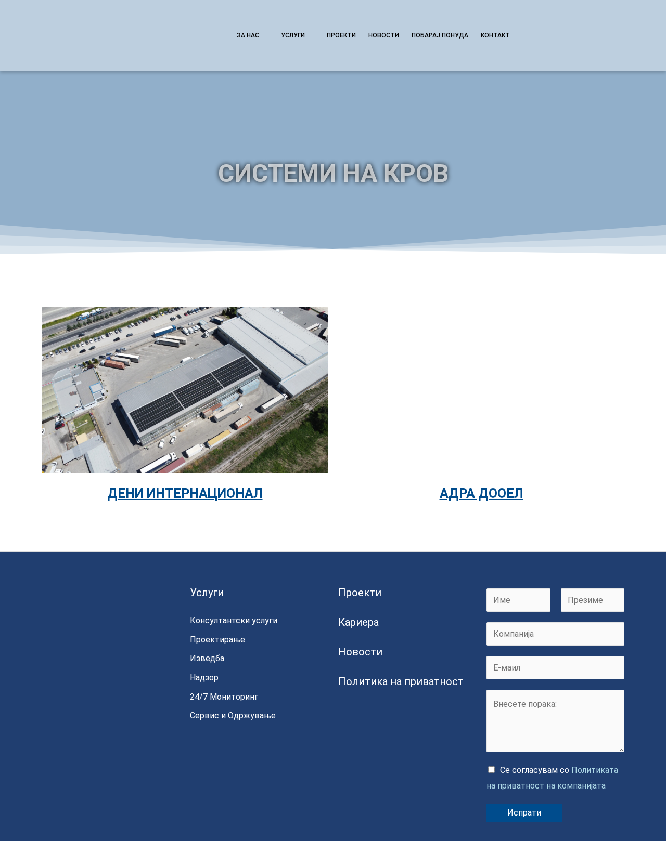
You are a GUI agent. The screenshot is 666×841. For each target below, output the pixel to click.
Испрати (524, 813)
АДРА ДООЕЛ (481, 493)
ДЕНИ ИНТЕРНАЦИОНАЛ (185, 493)
